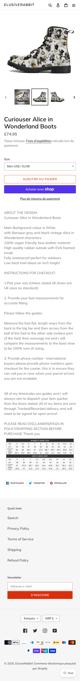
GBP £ (49, 618)
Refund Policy (18, 560)
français (29, 618)
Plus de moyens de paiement (40, 198)
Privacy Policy (18, 528)
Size (7, 159)
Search (12, 518)
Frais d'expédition (39, 141)
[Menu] (74, 4)
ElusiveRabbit (19, 5)
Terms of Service (20, 539)
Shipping (14, 550)
